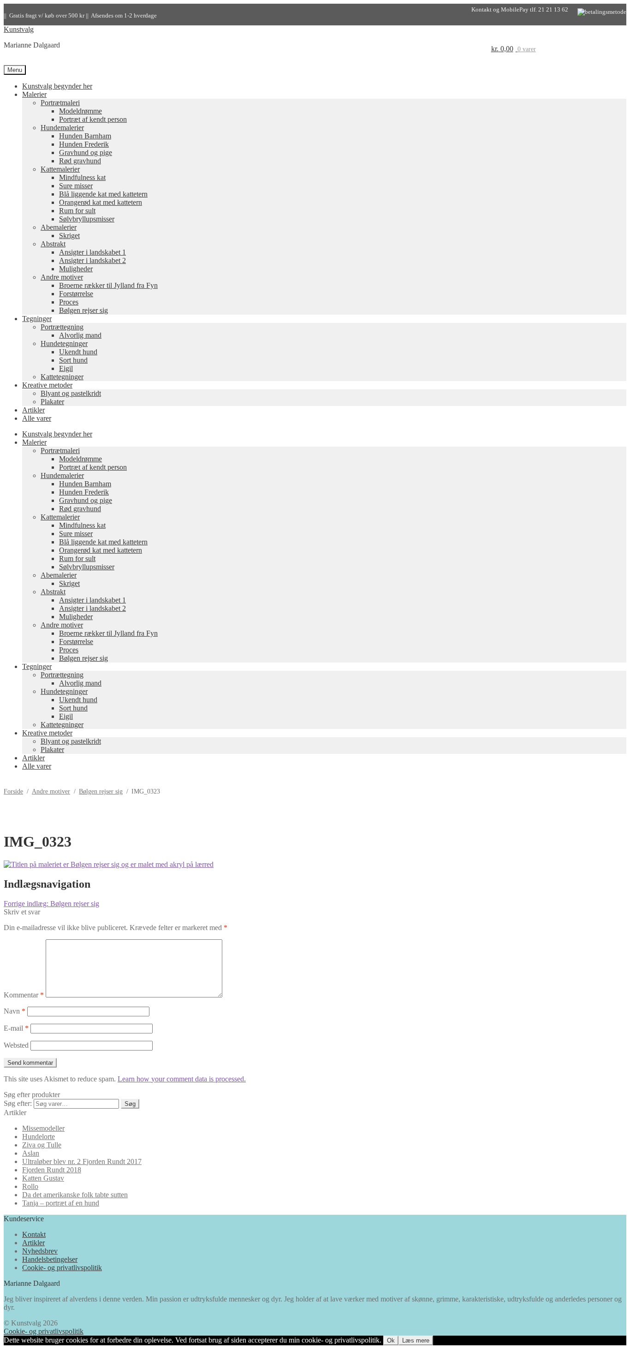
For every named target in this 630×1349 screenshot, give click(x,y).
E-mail (16, 1028)
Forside (13, 791)
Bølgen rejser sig (83, 310)
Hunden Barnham (85, 136)
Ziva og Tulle (41, 1145)
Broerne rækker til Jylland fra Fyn (108, 285)
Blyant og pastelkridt (71, 393)
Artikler (33, 410)
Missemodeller (43, 1128)
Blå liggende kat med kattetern (103, 194)
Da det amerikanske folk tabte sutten (75, 1195)
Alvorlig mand (80, 335)
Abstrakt (53, 244)
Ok (391, 1340)
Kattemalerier (60, 169)
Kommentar (24, 995)
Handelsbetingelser (49, 1259)
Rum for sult (77, 211)
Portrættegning (62, 327)
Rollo (30, 1186)
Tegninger (37, 318)
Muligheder (76, 269)
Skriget (69, 235)
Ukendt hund (78, 352)
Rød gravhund (80, 161)
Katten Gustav (43, 1178)
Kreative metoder (47, 385)
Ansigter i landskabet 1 (92, 252)
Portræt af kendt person (93, 119)
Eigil (66, 368)
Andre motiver (62, 277)
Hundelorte (38, 1136)
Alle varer (36, 418)
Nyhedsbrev (40, 1251)
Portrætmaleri (60, 103)
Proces (68, 302)
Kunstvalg (19, 29)
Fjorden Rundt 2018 (51, 1170)
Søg (130, 1103)
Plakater (52, 402)
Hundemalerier (62, 127)
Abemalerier (59, 227)
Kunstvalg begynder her (57, 86)
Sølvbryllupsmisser (86, 219)
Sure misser (76, 186)
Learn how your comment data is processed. (182, 1079)
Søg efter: (18, 1103)
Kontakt (34, 1234)
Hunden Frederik (84, 144)
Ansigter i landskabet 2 (92, 260)
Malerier (34, 94)
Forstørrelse (76, 294)
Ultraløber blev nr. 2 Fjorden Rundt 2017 (82, 1161)
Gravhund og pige (85, 152)
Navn (14, 1011)
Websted (16, 1045)
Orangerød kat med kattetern (100, 202)
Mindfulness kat (82, 177)
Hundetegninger (64, 343)
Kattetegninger (62, 377)
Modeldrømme (80, 111)
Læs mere (415, 1340)
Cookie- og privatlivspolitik (62, 1267)
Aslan (30, 1153)
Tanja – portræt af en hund (60, 1203)
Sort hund (73, 360)
